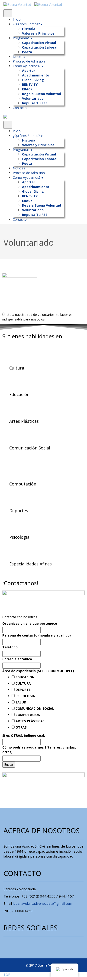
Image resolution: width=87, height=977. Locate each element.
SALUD (21, 702)
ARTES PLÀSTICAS (30, 721)
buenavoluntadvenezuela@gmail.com (42, 903)
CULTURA (23, 683)
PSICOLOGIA (25, 696)
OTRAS (21, 727)
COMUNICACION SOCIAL (35, 708)
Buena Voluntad (49, 965)
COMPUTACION (28, 715)
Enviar (8, 764)
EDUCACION (25, 677)
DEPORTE (23, 689)
